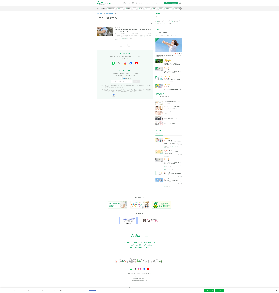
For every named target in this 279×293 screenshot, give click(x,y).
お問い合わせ (131, 273)
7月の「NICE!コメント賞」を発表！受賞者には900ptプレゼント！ (172, 152)
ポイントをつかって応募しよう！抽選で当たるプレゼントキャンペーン (172, 174)
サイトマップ (147, 283)
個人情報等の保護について (139, 278)
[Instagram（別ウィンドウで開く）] (125, 63)
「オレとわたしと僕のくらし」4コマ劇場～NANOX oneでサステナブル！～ (172, 80)
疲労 (155, 8)
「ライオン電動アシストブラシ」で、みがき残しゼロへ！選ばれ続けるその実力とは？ (172, 88)
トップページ (100, 13)
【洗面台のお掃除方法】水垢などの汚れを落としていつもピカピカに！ (173, 72)
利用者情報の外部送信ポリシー (139, 280)
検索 (180, 3)
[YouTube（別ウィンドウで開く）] (136, 63)
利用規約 (128, 96)
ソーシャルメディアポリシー (135, 283)
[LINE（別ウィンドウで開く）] (113, 63)
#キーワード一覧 (109, 13)
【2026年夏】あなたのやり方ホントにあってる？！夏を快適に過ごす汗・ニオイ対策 (172, 181)
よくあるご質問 (140, 273)
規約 (124, 78)
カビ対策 (178, 8)
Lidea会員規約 (136, 276)
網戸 (162, 8)
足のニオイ (169, 8)
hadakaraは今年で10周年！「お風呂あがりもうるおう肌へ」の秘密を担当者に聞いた (172, 143)
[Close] (276, 290)
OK (220, 290)
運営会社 (147, 273)
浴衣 (141, 8)
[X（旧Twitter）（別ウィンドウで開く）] (119, 63)
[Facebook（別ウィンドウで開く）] (131, 63)
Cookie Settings (209, 290)
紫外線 (129, 8)
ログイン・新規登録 (171, 3)
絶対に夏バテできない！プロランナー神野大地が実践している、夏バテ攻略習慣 (173, 64)
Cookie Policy (92, 290)
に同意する (127, 78)
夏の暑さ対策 (111, 8)
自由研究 (121, 8)
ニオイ (149, 8)
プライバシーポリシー (120, 96)
